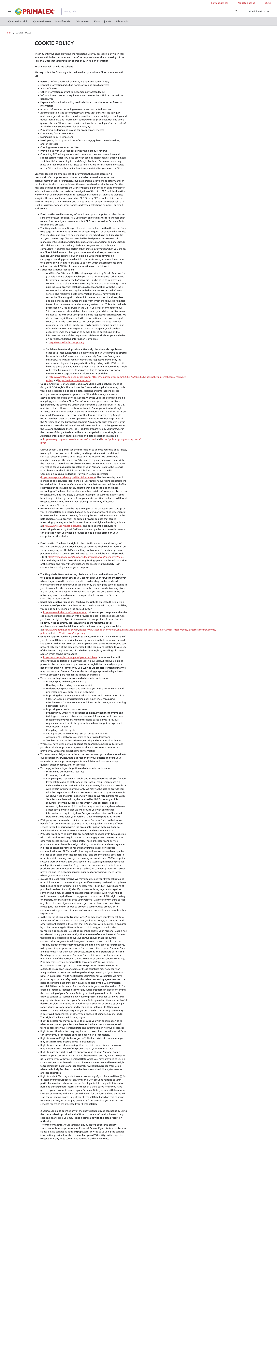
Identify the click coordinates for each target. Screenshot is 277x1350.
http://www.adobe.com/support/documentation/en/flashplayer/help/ (85, 557)
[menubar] (68, 21)
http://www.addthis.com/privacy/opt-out (65, 612)
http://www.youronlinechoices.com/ (62, 525)
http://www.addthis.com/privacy (66, 342)
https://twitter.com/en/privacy (74, 380)
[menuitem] (18, 21)
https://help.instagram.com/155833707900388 (117, 377)
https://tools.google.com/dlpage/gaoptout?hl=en (70, 657)
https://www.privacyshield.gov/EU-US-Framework (68, 477)
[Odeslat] (235, 11)
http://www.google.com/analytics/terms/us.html (69, 439)
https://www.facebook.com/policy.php (70, 377)
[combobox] (150, 11)
